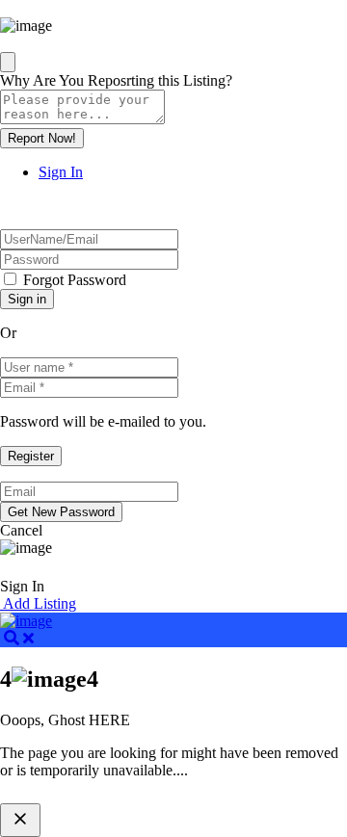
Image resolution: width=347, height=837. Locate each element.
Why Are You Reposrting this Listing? (116, 80)
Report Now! (42, 138)
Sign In (61, 172)
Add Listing (38, 603)
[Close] (7, 62)
